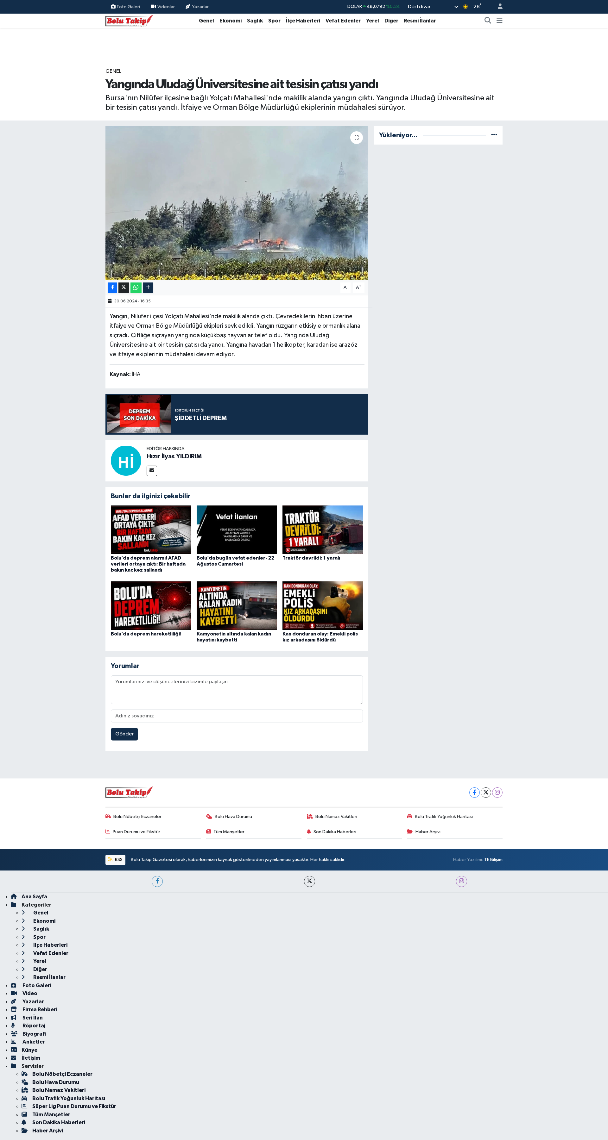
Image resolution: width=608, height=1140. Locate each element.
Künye (29, 1050)
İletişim (31, 1058)
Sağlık (255, 20)
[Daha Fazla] (148, 287)
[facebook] (157, 881)
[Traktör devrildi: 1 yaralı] (322, 529)
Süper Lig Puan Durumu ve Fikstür (74, 1106)
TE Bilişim (493, 859)
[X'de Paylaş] (123, 287)
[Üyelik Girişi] (497, 7)
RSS (118, 859)
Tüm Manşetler (228, 831)
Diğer (391, 20)
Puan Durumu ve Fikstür (136, 831)
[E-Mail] (152, 471)
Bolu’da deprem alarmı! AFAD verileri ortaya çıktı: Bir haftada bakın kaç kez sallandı (148, 564)
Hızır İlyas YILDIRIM (174, 456)
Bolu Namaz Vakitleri (336, 816)
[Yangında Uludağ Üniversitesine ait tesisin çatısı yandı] (237, 203)
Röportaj (33, 1025)
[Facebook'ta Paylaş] (112, 287)
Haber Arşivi (427, 831)
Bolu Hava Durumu (233, 816)
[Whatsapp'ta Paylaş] (136, 287)
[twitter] (309, 881)
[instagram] (461, 881)
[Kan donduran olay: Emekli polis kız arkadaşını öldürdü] (322, 605)
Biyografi (34, 1034)
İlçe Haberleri (303, 20)
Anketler (33, 1041)
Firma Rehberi (39, 1009)
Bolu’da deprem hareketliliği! (146, 633)
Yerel (372, 20)
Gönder (124, 734)
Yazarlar (200, 6)
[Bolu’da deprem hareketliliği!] (151, 605)
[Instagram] (497, 792)
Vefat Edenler (343, 20)
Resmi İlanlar (420, 20)
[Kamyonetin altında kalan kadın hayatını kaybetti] (237, 605)
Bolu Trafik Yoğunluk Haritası (444, 816)
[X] (486, 792)
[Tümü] (494, 135)
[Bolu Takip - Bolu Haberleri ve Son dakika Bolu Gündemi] (129, 20)
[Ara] (488, 21)
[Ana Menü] (500, 21)
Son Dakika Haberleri (335, 831)
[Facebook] (474, 792)
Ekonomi (230, 20)
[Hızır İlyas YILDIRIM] (126, 460)
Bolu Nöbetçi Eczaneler (137, 816)
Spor (274, 20)
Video (29, 993)
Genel (206, 20)
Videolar (166, 6)
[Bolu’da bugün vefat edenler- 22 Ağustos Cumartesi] (237, 529)
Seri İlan (32, 1017)
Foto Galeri (128, 6)
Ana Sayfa (34, 896)
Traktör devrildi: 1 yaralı (311, 558)
